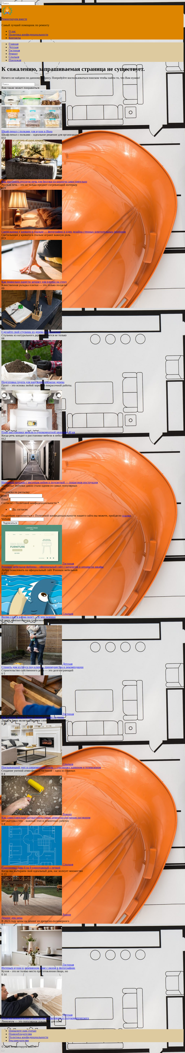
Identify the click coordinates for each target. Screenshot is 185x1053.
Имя (5, 495)
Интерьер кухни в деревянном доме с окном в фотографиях (38, 967)
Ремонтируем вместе (14, 19)
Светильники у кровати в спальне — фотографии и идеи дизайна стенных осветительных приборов (63, 231)
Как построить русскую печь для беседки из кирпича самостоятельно (44, 181)
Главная (13, 43)
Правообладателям (20, 1034)
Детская (13, 47)
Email (5, 499)
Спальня (14, 56)
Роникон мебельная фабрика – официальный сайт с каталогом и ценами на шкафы (52, 566)
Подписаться (10, 523)
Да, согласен (20, 509)
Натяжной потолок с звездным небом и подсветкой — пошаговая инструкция (49, 482)
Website (5, 519)
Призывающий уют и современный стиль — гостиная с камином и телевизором (51, 767)
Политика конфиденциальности (28, 34)
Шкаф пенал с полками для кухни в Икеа (26, 131)
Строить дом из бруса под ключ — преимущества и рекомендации (42, 667)
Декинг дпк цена (11, 917)
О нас (12, 31)
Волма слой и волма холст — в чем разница (28, 616)
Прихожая (15, 60)
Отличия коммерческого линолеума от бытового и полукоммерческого (45, 1018)
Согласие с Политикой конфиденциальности (30, 502)
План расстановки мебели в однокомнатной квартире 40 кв (38, 432)
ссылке (126, 515)
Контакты (15, 37)
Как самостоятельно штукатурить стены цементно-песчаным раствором (45, 817)
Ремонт (13, 53)
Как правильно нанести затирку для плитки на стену (34, 281)
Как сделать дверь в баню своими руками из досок (32, 717)
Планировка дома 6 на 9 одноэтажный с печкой (30, 867)
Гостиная (14, 50)
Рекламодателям (19, 1040)
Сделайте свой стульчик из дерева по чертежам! (31, 332)
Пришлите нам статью (22, 1030)
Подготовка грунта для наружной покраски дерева (32, 382)
